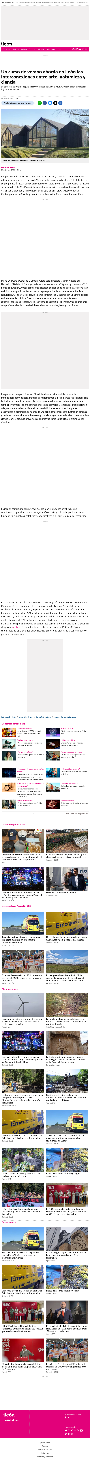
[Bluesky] (50, 103)
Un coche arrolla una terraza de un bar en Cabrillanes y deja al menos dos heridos (66, 938)
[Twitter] (55, 103)
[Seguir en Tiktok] (66, 1434)
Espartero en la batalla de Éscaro (44, 2)
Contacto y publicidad (45, 1457)
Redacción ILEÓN (8, 167)
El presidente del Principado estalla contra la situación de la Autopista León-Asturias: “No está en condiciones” (66, 1329)
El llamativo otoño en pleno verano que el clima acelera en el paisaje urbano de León (66, 855)
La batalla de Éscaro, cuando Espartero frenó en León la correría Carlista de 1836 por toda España (66, 1022)
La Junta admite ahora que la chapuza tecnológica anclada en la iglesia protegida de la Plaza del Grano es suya (66, 1060)
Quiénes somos (45, 1443)
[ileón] (15, 1414)
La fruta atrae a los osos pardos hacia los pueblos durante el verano (21, 1175)
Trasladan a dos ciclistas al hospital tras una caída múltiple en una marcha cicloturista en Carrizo (21, 940)
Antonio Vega (6, 1027)
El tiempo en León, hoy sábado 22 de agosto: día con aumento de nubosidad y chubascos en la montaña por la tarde (66, 978)
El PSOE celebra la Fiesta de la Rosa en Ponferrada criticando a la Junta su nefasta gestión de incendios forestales (66, 1211)
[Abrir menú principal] (87, 44)
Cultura (24, 49)
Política (16, 49)
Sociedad (32, 49)
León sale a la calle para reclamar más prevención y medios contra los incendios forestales (22, 1211)
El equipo (45, 1446)
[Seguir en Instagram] (78, 1430)
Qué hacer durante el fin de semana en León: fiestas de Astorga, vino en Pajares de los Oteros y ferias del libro (22, 895)
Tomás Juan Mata (52, 895)
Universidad (50, 49)
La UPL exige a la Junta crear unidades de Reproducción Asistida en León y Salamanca (66, 1255)
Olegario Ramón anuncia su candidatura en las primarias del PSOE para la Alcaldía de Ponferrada (22, 1367)
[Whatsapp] (40, 103)
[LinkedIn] (60, 103)
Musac (56, 717)
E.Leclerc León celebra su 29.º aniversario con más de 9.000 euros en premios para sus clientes (22, 978)
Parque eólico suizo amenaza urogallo (25, 2)
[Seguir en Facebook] (72, 1430)
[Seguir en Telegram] (75, 1430)
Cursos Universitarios (43, 717)
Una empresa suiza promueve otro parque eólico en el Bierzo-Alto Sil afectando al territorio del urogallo (22, 1022)
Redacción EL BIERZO (9, 1106)
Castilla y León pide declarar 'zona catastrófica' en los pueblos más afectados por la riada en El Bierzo (66, 1098)
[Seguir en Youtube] (81, 1430)
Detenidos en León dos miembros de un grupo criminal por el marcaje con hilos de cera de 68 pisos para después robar (22, 857)
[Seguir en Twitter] (69, 1430)
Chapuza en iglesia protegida (82, 2)
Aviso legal (45, 1453)
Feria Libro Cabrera (59, 2)
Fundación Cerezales (68, 717)
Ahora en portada (10, 989)
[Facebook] (45, 103)
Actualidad (7, 49)
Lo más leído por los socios (14, 824)
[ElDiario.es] (80, 49)
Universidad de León (26, 717)
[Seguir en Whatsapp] (69, 1434)
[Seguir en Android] (65, 1417)
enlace (16, 627)
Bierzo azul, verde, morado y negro (62, 1173)
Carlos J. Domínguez (53, 1065)
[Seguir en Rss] (72, 1434)
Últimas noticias (9, 1222)
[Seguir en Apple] (68, 1417)
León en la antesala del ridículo (61, 892)
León (14, 717)
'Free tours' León (69, 2)
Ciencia (41, 49)
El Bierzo (61, 49)
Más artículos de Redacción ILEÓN (17, 906)
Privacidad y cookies (45, 1450)
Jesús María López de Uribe (55, 1027)
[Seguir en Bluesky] (66, 1430)
